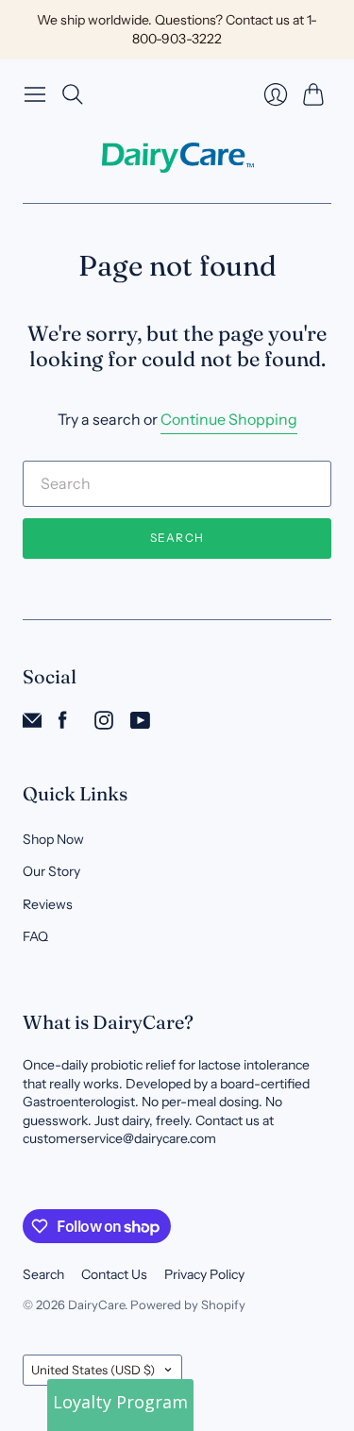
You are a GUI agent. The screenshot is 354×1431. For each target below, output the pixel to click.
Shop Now (53, 839)
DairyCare (96, 1304)
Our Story (51, 871)
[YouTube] (140, 724)
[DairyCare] (177, 158)
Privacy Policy (204, 1274)
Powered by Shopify (187, 1304)
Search (177, 537)
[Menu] (35, 94)
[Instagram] (103, 724)
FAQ (35, 936)
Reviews (48, 904)
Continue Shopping (228, 419)
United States (93, 1369)
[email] (32, 724)
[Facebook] (63, 724)
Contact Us (114, 1274)
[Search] (73, 94)
